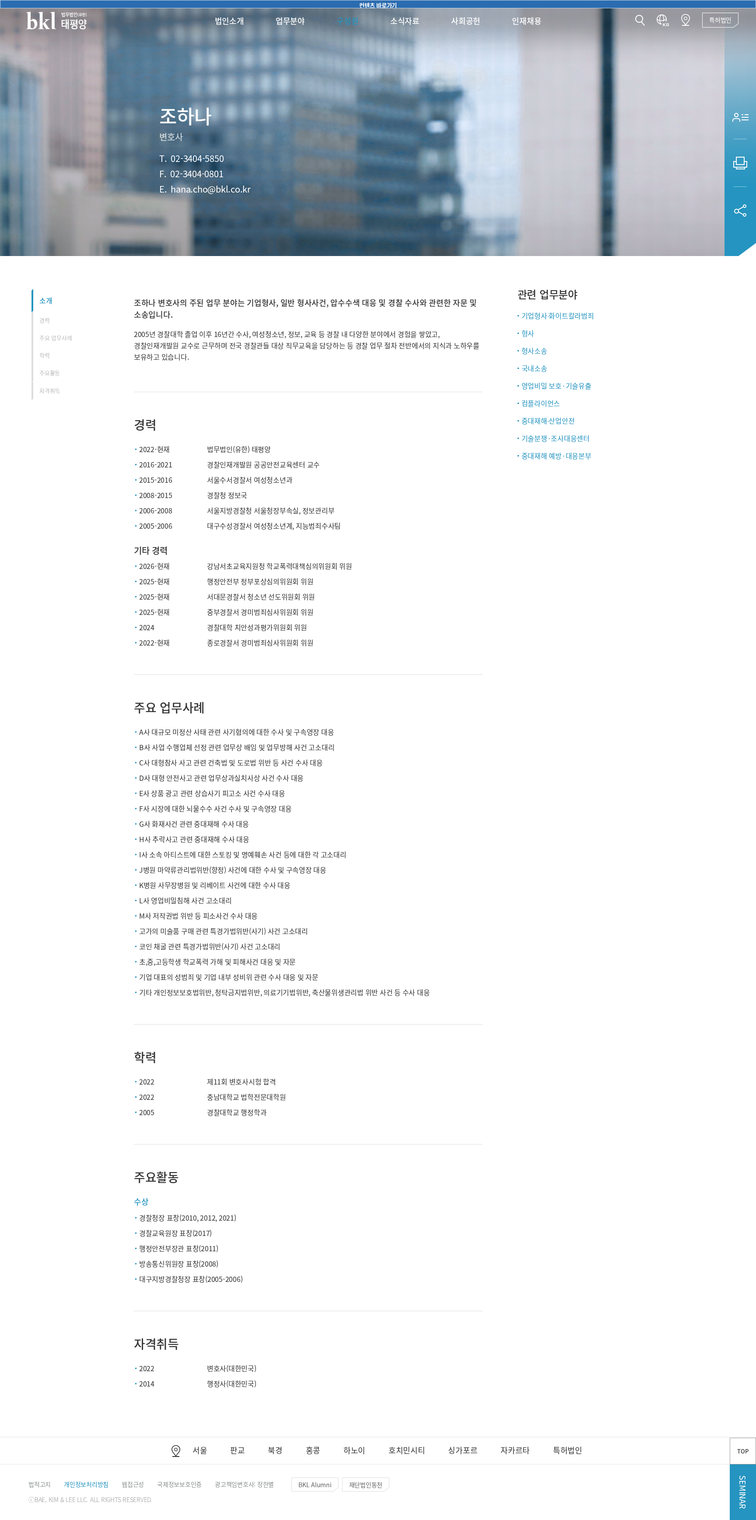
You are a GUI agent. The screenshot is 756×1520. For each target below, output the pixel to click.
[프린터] (740, 163)
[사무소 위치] (685, 20)
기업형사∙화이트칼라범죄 (558, 315)
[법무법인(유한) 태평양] (56, 20)
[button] (640, 21)
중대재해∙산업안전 (548, 420)
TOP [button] (742, 1451)
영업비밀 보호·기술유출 (557, 385)
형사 (528, 333)
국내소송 (534, 368)
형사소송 (534, 350)
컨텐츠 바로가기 (378, 4)
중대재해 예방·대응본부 (557, 455)
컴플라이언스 (541, 403)
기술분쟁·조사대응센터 (556, 438)
